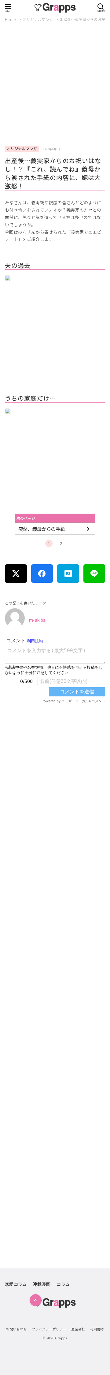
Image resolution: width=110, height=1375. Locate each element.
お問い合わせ (16, 1328)
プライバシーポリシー (49, 1328)
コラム (63, 1284)
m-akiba (37, 620)
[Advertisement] (55, 84)
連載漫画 (41, 1284)
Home (11, 19)
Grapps (61, 1337)
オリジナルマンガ (38, 19)
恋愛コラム (16, 1284)
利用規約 (97, 1328)
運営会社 (78, 1328)
